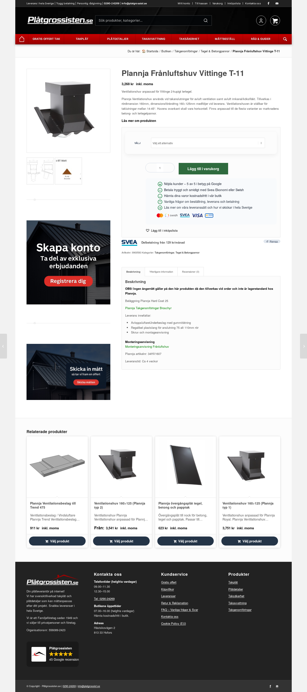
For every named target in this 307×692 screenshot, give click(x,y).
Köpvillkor (167, 589)
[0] (275, 20)
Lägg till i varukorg (203, 168)
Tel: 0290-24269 (104, 598)
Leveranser (168, 596)
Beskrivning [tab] (133, 271)
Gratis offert (168, 582)
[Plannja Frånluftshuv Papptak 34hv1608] (303, 346)
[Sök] (206, 20)
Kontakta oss (253, 3)
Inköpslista (233, 3)
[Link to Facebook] (268, 3)
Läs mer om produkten (139, 120)
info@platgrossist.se (134, 3)
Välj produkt (59, 541)
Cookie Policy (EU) (173, 623)
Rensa (274, 241)
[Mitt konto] (261, 20)
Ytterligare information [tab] (161, 271)
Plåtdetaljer (235, 589)
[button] (161, 230)
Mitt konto (184, 3)
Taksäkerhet (236, 596)
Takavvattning (237, 603)
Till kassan (201, 3)
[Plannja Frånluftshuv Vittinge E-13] (3, 346)
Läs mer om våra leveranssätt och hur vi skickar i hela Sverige (208, 207)
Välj (137, 143)
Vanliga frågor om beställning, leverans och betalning (201, 201)
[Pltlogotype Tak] (60, 20)
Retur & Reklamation (174, 603)
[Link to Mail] (277, 3)
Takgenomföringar (164, 252)
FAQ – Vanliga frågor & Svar (179, 609)
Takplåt (233, 582)
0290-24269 (111, 3)
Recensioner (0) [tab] (190, 271)
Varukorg (217, 3)
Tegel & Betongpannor (188, 252)
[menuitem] (184, 3)
